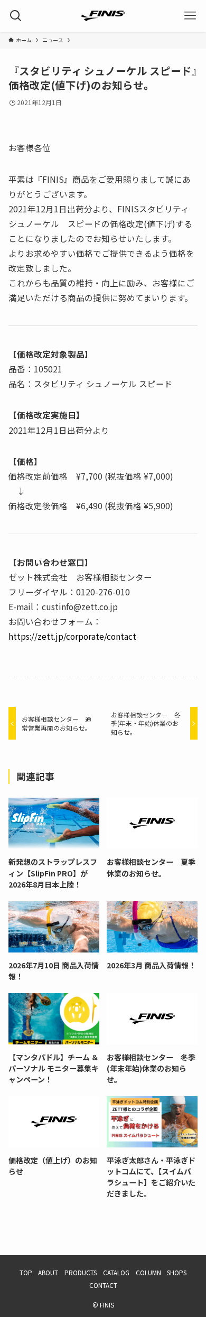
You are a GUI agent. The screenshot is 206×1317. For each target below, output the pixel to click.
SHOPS (176, 1272)
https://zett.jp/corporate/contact (72, 636)
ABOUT (48, 1272)
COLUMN (148, 1272)
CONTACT (103, 1285)
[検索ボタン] (16, 16)
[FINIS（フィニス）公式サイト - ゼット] (103, 16)
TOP (26, 1272)
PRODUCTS (80, 1272)
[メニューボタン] (190, 16)
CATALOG (116, 1272)
